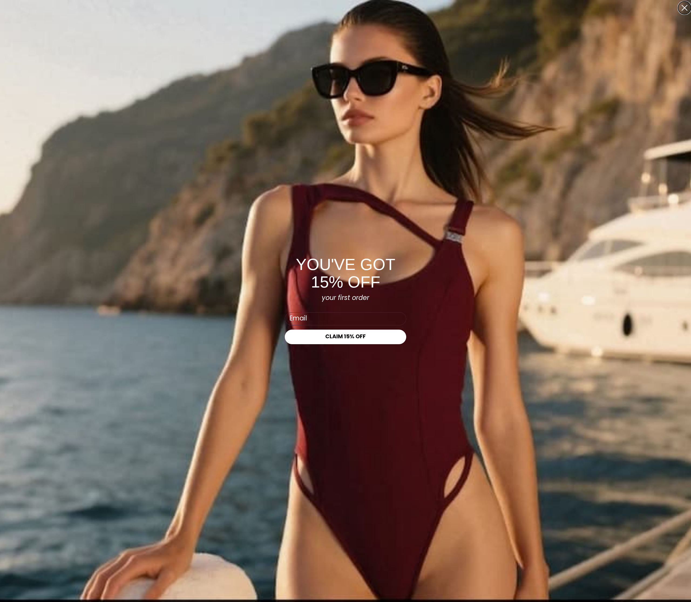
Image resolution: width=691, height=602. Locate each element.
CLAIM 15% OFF (345, 336)
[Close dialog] (684, 7)
